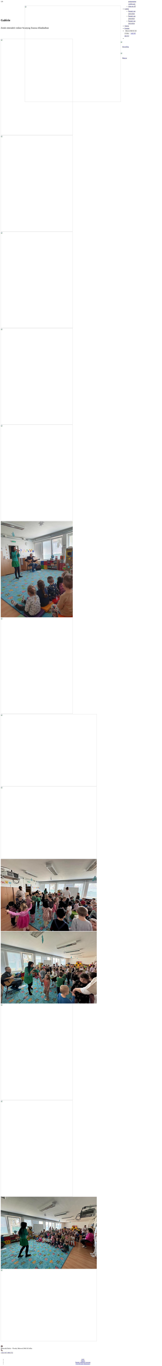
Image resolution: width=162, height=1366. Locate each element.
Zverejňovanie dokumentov (83, 1364)
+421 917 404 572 (7, 1353)
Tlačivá (83, 1361)
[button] (125, 47)
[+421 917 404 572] (81, 1350)
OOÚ (82, 1359)
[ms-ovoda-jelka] (73, 101)
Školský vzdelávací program (82, 1362)
